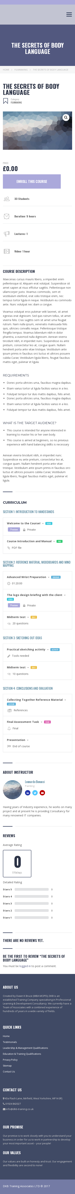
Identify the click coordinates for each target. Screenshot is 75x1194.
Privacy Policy (10, 1059)
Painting (29, 786)
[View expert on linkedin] (27, 792)
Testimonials (10, 1042)
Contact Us (9, 1071)
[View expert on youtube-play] (42, 792)
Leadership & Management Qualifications (25, 1048)
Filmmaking (21, 69)
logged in (25, 966)
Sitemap (7, 1065)
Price (5, 163)
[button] (65, 117)
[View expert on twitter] (35, 792)
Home (6, 69)
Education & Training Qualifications (22, 1053)
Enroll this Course (32, 181)
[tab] (37, 526)
